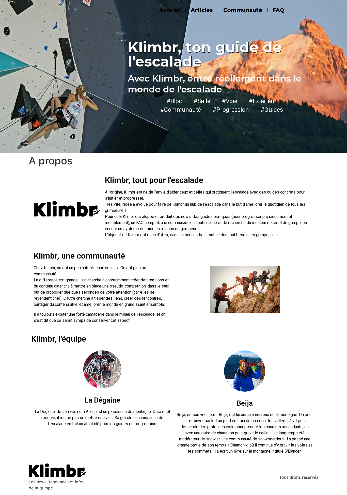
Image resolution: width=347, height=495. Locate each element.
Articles (202, 10)
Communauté (242, 10)
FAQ (278, 10)
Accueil (169, 10)
